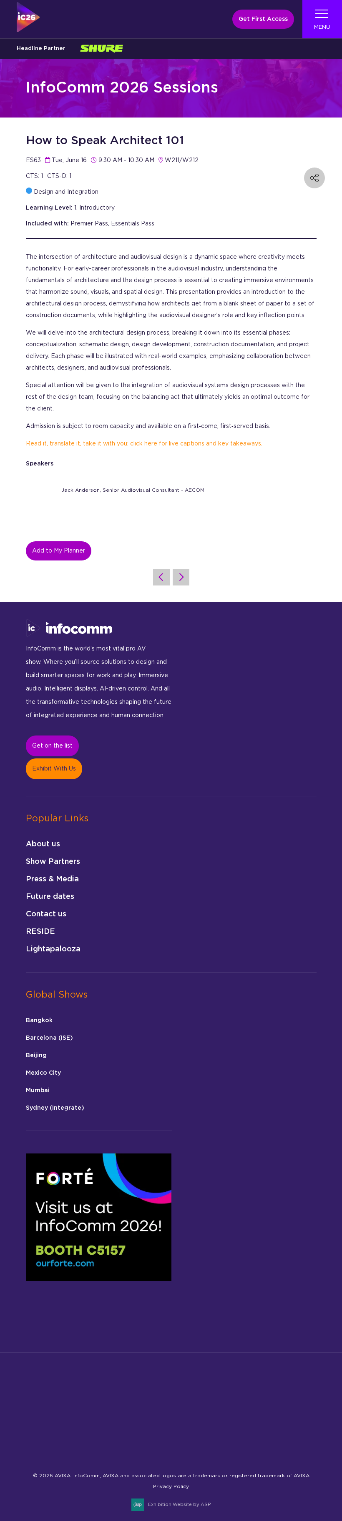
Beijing (36, 1055)
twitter (152, 1447)
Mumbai (38, 1090)
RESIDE (40, 932)
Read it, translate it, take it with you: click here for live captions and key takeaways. (144, 444)
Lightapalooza (53, 949)
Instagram (74, 1447)
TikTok (133, 1447)
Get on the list (52, 746)
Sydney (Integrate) (55, 1108)
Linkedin (94, 1447)
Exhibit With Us (54, 769)
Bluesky (35, 1447)
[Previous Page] (161, 577)
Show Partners (53, 862)
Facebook (54, 1447)
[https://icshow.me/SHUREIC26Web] (101, 48)
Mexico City (43, 1073)
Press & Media (52, 879)
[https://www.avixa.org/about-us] (46, 1414)
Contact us (46, 914)
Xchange (172, 1447)
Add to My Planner (58, 551)
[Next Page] (181, 577)
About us (43, 844)
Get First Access (263, 19)
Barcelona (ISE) (49, 1038)
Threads (113, 1447)
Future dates (50, 897)
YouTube (192, 1447)
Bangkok (39, 1020)
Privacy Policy (171, 1486)
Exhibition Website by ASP (179, 1504)
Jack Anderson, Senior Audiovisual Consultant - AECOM (132, 490)
